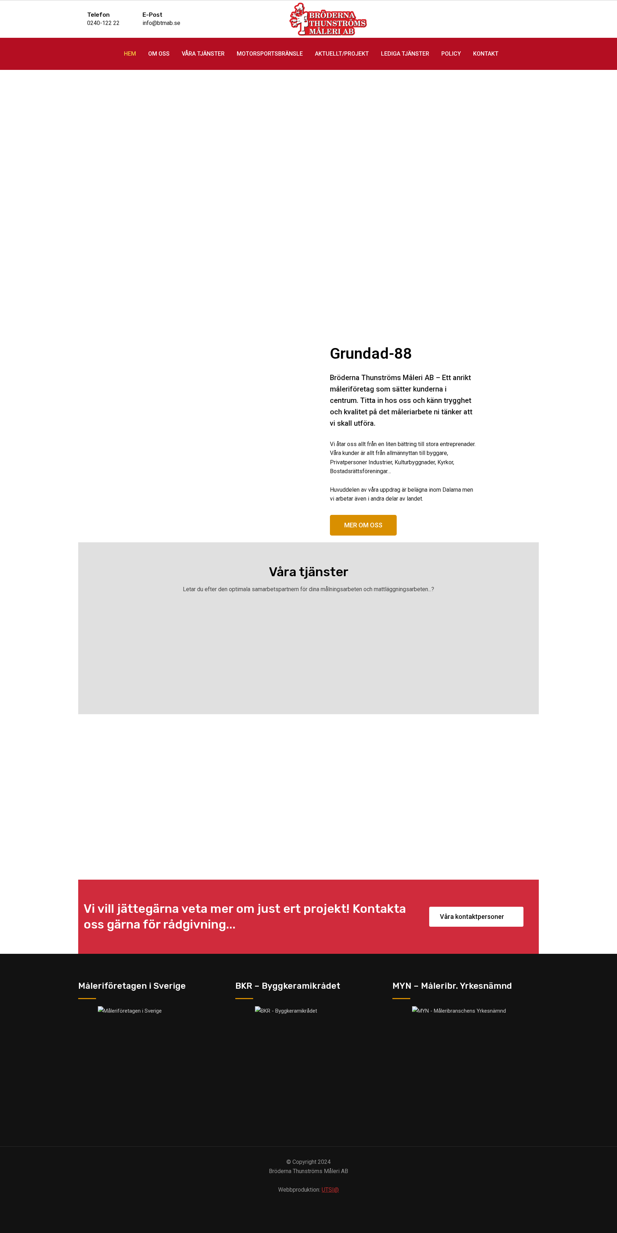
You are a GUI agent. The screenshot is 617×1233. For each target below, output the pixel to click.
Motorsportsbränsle (270, 53)
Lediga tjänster (405, 53)
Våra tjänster (203, 53)
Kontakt (485, 53)
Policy (451, 53)
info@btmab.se (161, 23)
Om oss (159, 53)
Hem (130, 53)
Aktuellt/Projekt (342, 53)
